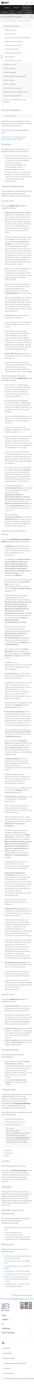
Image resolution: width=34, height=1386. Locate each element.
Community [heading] (5, 1319)
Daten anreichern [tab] (9, 68)
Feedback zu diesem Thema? (22, 1295)
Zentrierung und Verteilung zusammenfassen (17, 37)
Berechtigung (14, 1239)
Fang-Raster (8, 1150)
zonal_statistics (9, 1271)
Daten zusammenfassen (24, 21)
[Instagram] (26, 1307)
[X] (26, 1303)
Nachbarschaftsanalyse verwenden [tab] (15, 76)
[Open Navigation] (31, 2)
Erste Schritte (12, 12)
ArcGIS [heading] (4, 1315)
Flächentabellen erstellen (12, 49)
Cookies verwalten (8, 1373)
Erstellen (20, 12)
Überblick (7, 7)
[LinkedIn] (30, 1303)
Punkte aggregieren (10, 30)
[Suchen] (27, 2)
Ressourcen (26, 7)
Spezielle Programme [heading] (8, 1332)
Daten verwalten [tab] (9, 80)
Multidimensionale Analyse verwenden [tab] (16, 92)
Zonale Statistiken (10, 57)
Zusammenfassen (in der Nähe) (13, 41)
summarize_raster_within (12, 1266)
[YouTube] (30, 1307)
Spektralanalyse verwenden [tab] (13, 96)
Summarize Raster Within (13, 1261)
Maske (7, 1156)
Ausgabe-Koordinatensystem (14, 1119)
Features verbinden (10, 34)
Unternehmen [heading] (6, 1328)
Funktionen (16, 7)
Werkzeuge (13, 21)
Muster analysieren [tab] (10, 72)
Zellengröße (9, 1153)
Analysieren (28, 12)
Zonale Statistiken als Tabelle (13, 60)
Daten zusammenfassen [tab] (11, 26)
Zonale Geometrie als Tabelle (13, 53)
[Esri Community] (22, 1307)
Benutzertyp (5, 1221)
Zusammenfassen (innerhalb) (13, 45)
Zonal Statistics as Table (12, 1274)
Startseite (4, 12)
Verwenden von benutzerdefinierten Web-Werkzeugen (14, 101)
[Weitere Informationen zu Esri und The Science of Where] (5, 1307)
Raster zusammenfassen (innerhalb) (16, 1277)
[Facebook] (22, 1303)
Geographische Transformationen (15, 1122)
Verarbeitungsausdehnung (13, 1124)
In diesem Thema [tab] (9, 116)
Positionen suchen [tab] (10, 64)
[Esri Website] (5, 2)
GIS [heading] (3, 1324)
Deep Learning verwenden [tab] (12, 88)
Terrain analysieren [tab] (10, 84)
